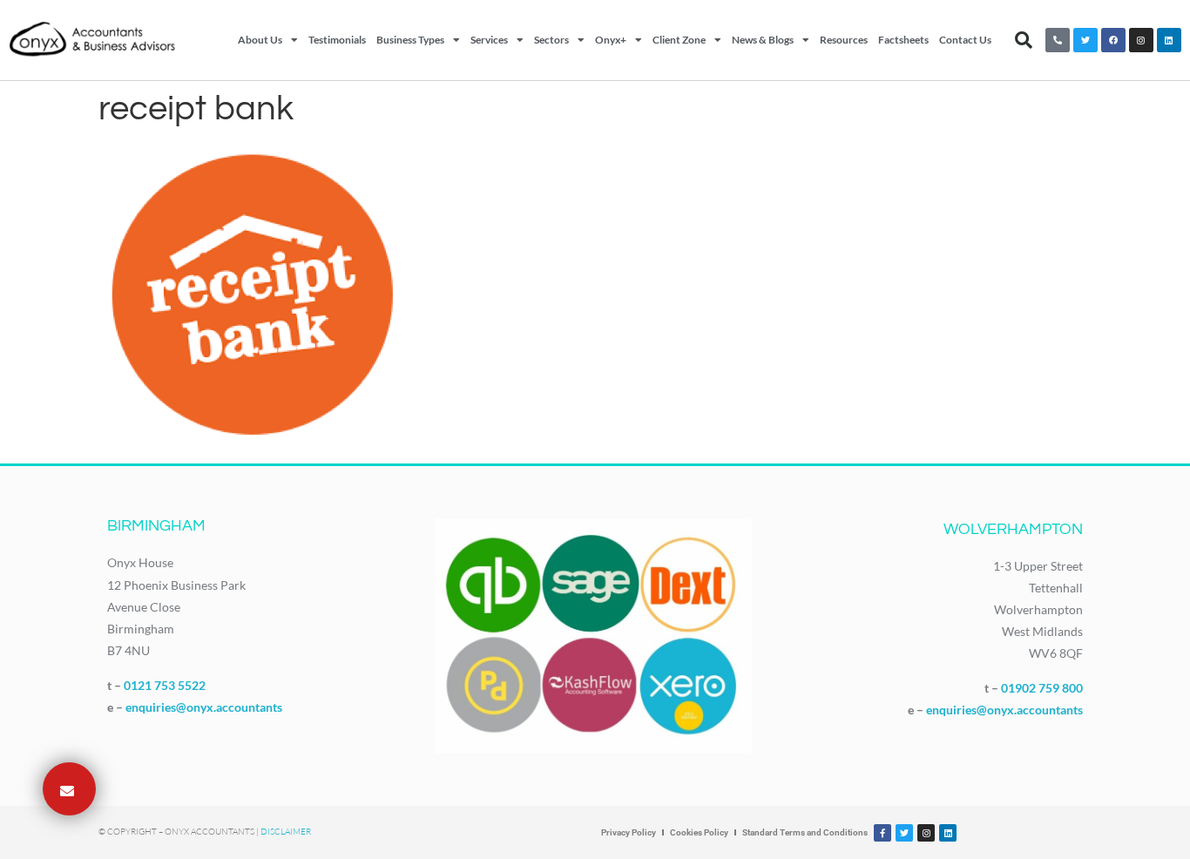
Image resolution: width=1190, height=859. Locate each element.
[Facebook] (1113, 40)
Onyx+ (610, 39)
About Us (260, 39)
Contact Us (965, 39)
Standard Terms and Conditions (805, 832)
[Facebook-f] (882, 833)
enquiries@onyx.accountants (203, 707)
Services (489, 39)
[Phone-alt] (1057, 40)
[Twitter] (1085, 40)
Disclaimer (285, 831)
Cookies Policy (699, 832)
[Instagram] (1141, 40)
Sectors (551, 39)
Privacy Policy (628, 832)
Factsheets (903, 39)
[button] (1023, 40)
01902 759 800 (1042, 687)
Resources (844, 39)
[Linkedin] (1169, 40)
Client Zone (679, 39)
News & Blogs (763, 39)
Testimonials (337, 39)
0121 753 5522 (165, 685)
